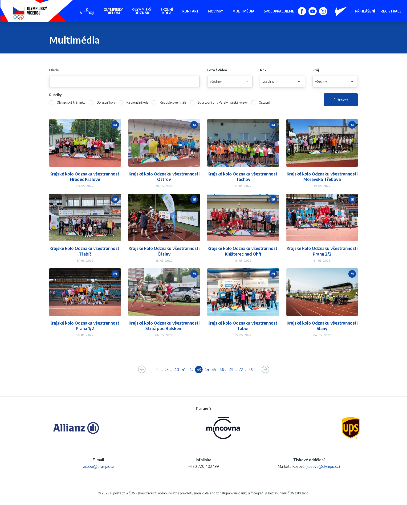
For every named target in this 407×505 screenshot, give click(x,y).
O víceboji (87, 11)
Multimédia (243, 11)
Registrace (391, 11)
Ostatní (264, 102)
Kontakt (190, 11)
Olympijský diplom (113, 11)
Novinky (215, 11)
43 (199, 369)
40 (176, 369)
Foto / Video (217, 70)
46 (222, 369)
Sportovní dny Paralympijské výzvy (223, 102)
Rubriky (55, 95)
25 (167, 369)
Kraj (316, 70)
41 (183, 369)
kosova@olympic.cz (323, 466)
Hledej (54, 70)
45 (214, 369)
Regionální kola (137, 102)
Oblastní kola (106, 102)
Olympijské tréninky (71, 102)
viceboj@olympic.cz (98, 466)
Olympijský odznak (141, 11)
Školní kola (167, 11)
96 (250, 369)
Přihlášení (365, 11)
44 (206, 369)
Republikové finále (173, 102)
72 (241, 369)
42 (191, 369)
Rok (263, 70)
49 (231, 369)
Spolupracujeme (279, 11)
